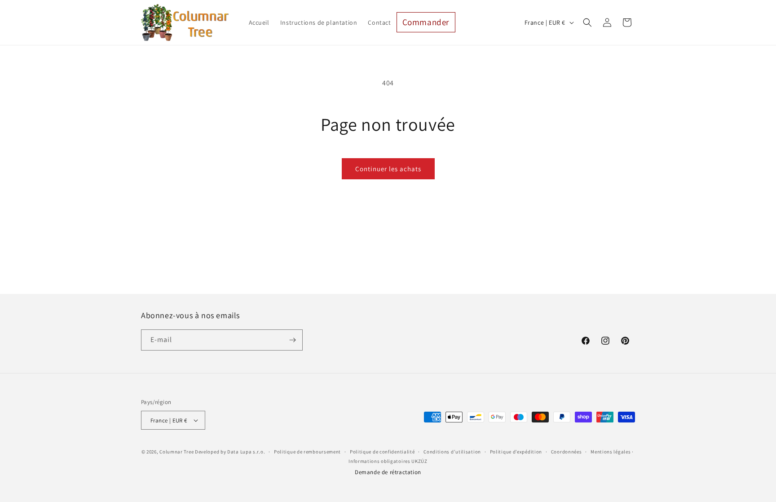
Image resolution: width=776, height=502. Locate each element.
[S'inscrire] (292, 340)
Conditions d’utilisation (452, 452)
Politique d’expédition (516, 452)
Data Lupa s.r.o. (246, 452)
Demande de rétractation (388, 472)
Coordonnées (566, 452)
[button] (587, 22)
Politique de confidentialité (382, 452)
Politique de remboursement (307, 452)
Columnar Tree (176, 452)
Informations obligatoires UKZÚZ (388, 461)
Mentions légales (610, 452)
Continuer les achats (388, 168)
